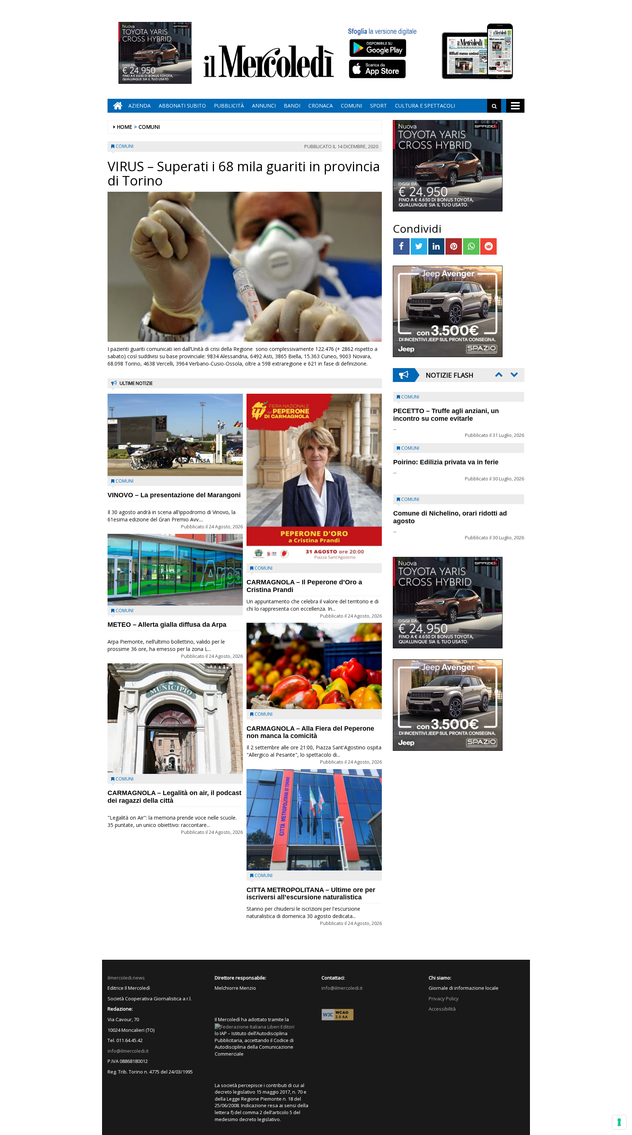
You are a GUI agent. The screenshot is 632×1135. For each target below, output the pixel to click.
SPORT (378, 105)
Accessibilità (442, 1008)
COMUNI (351, 105)
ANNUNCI (264, 105)
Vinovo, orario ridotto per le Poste (446, 411)
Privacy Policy (444, 998)
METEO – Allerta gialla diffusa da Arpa (167, 624)
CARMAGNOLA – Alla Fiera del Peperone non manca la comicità (310, 732)
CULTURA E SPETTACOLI (425, 105)
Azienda (139, 105)
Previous (498, 374)
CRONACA (320, 105)
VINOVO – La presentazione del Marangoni (174, 495)
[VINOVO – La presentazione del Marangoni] (175, 435)
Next (513, 374)
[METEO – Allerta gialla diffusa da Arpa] (175, 570)
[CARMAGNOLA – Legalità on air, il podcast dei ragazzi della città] (175, 718)
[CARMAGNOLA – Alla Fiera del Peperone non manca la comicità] (314, 666)
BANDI (292, 105)
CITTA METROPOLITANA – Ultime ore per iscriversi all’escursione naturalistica (311, 893)
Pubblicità (229, 105)
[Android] (377, 47)
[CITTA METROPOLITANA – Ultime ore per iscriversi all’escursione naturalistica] (314, 820)
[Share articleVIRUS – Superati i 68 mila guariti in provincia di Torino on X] (419, 246)
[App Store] (378, 69)
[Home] (116, 106)
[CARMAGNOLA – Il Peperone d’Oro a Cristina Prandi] (314, 478)
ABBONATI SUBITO (182, 105)
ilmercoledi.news (126, 977)
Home (124, 126)
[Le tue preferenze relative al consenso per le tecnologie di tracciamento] (619, 1122)
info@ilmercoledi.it (128, 1051)
